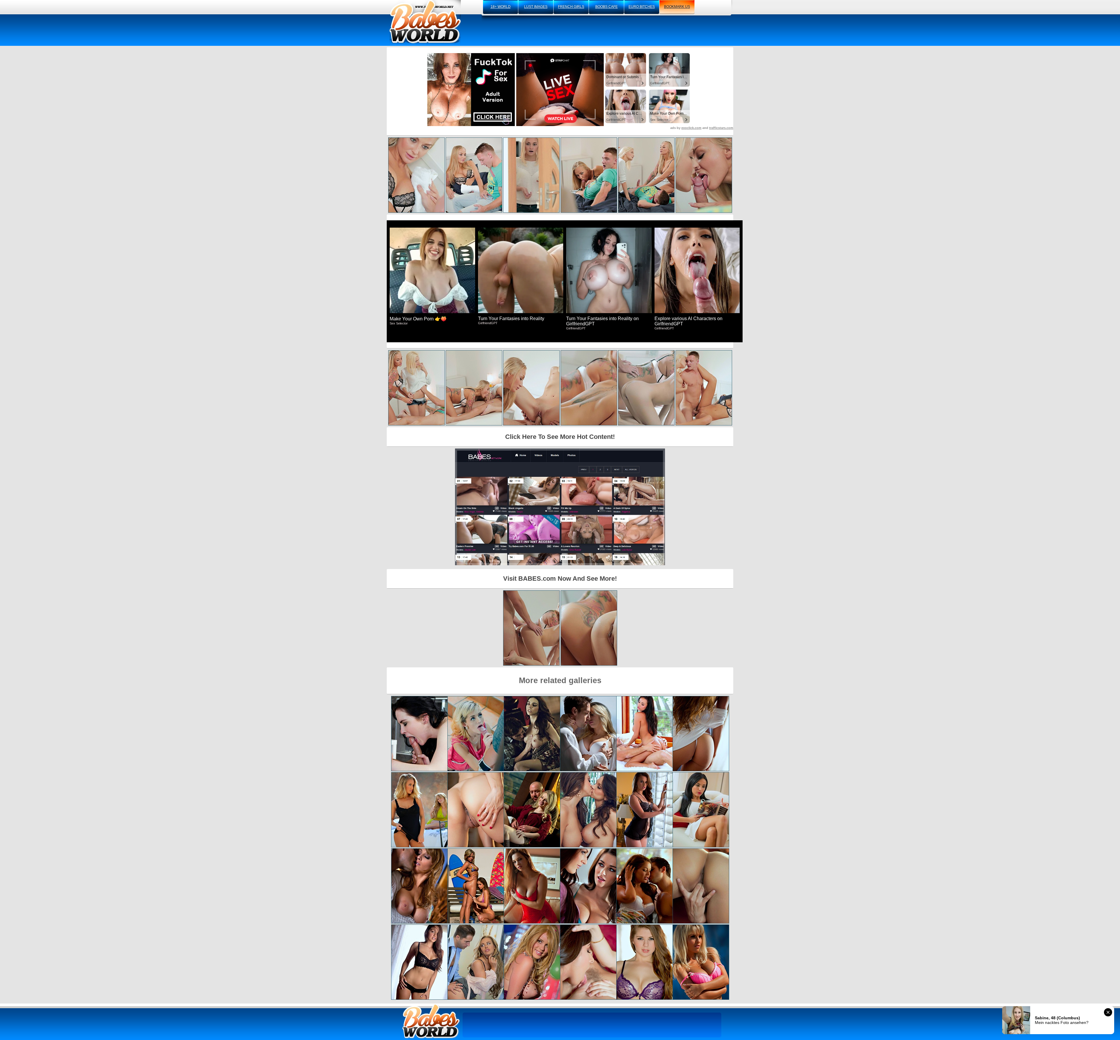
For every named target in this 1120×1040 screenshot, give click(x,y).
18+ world (501, 7)
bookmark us (677, 7)
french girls (571, 7)
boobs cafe (606, 7)
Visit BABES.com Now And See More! (560, 578)
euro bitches (642, 7)
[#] (431, 1021)
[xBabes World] (425, 22)
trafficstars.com (721, 128)
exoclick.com (691, 128)
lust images (535, 7)
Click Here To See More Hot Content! (560, 436)
